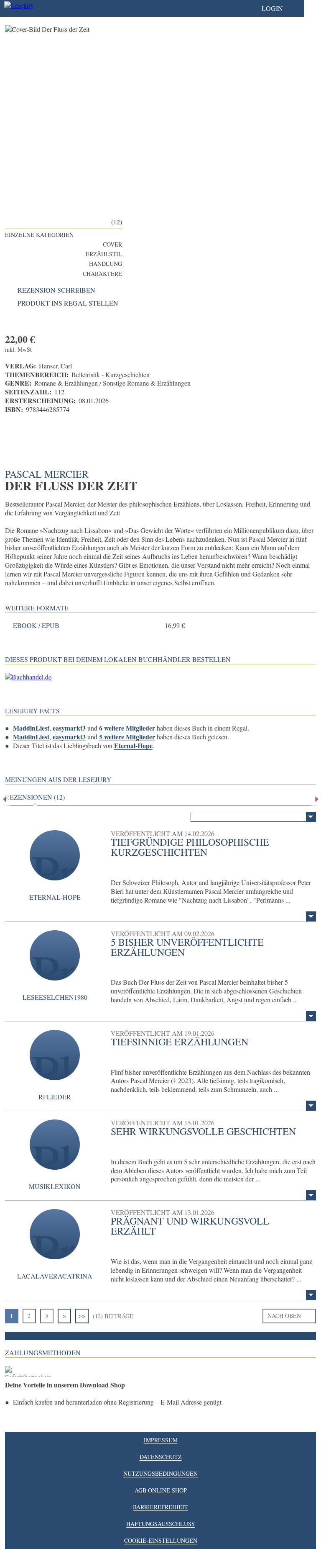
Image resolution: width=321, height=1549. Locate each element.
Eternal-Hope (133, 745)
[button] (280, 8)
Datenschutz (161, 1457)
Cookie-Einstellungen (160, 1540)
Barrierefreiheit (160, 1507)
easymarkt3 (69, 728)
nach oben (284, 1316)
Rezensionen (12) (35, 797)
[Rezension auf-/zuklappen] (311, 916)
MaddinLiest (31, 728)
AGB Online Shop (161, 1490)
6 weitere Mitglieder (127, 728)
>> (82, 1316)
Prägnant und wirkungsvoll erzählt (190, 1226)
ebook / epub (36, 625)
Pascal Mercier (47, 474)
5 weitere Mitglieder (127, 736)
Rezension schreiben (56, 290)
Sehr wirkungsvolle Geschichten (203, 1131)
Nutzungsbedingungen (160, 1473)
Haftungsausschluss (160, 1524)
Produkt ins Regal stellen (68, 303)
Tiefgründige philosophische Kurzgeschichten (190, 847)
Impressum (161, 1440)
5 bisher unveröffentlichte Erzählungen (187, 947)
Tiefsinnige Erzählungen (179, 1041)
